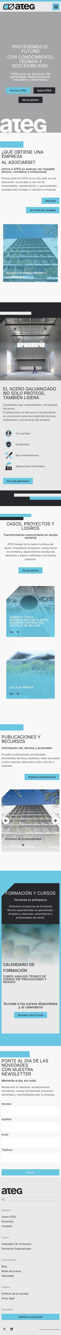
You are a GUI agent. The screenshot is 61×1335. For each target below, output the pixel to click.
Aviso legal (8, 1298)
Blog (4, 1266)
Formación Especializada (16, 1248)
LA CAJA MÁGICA (21, 687)
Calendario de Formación (16, 1243)
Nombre (7, 1104)
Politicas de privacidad (15, 1293)
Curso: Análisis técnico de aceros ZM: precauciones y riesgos (25, 979)
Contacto (7, 1226)
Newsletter (8, 1275)
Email (5, 1134)
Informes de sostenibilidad (23, 839)
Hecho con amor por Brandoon (49, 1329)
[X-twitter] (4, 1329)
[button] (55, 6)
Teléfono (7, 1150)
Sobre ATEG (9, 1216)
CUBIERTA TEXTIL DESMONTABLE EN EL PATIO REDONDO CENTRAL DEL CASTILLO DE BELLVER (28, 621)
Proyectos (7, 1221)
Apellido (7, 1119)
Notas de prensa (11, 1271)
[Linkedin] (11, 1329)
